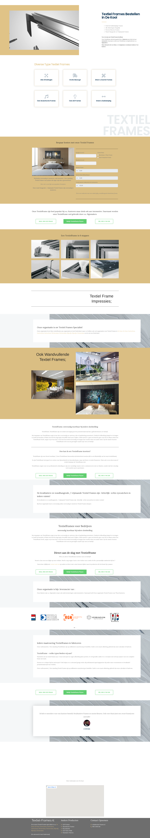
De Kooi (120, 331)
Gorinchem (131, 331)
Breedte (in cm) (80, 160)
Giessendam (80, 333)
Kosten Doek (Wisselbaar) (83, 175)
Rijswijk (69, 333)
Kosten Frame (79, 167)
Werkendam (55, 333)
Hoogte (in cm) (80, 152)
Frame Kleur (101, 152)
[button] (33, 617)
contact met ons (55, 564)
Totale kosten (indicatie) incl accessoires (87, 182)
